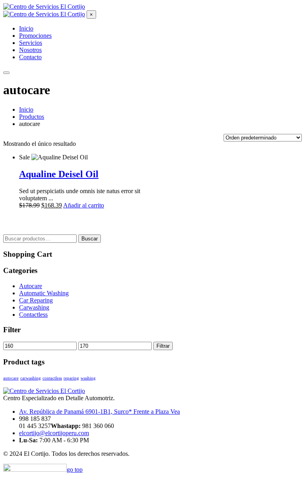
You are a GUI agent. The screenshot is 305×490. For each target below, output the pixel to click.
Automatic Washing (44, 293)
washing (88, 378)
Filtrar (163, 346)
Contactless (33, 314)
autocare (11, 378)
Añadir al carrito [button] (83, 205)
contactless (52, 378)
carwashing (30, 378)
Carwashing (34, 307)
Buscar (89, 239)
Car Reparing (36, 300)
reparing (71, 378)
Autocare (30, 286)
